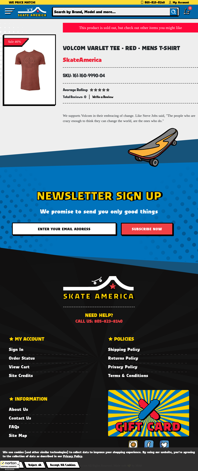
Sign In (16, 349)
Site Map (18, 435)
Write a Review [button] (102, 97)
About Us (18, 409)
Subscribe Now (147, 228)
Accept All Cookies (62, 464)
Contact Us (20, 418)
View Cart (19, 367)
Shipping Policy (124, 349)
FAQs (14, 427)
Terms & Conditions (128, 375)
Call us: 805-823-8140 (99, 321)
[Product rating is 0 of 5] (100, 89)
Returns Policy (123, 358)
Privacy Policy (122, 367)
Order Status (22, 358)
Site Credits (21, 375)
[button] (9, 466)
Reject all (34, 464)
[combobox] (115, 11)
